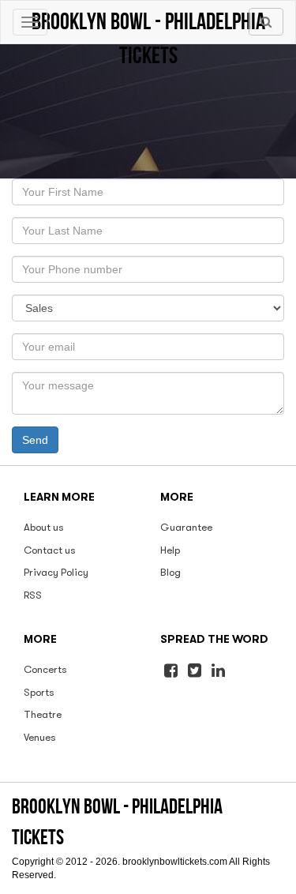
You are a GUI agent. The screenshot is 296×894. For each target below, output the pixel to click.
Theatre (43, 714)
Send (35, 440)
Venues (40, 737)
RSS (33, 595)
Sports (39, 692)
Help (170, 550)
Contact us (50, 550)
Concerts (45, 669)
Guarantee (186, 527)
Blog (170, 572)
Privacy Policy (56, 572)
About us (44, 527)
